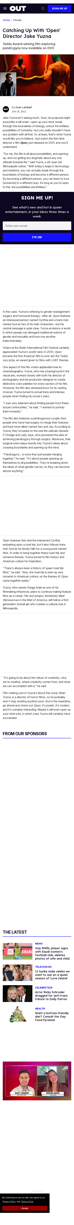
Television (43, 966)
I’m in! (37, 237)
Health (40, 1008)
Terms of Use (27, 1201)
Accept (25, 1208)
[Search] (43, 8)
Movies (17, 20)
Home (6, 20)
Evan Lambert (23, 107)
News (39, 943)
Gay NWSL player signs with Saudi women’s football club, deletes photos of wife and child (52, 953)
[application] (37, 1081)
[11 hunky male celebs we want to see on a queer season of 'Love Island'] (17, 972)
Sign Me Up (59, 8)
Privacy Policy (9, 1201)
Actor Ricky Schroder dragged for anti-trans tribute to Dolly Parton (51, 995)
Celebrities (43, 987)
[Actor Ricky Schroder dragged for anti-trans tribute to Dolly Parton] (17, 993)
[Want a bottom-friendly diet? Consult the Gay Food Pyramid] (17, 1014)
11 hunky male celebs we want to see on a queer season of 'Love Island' (52, 975)
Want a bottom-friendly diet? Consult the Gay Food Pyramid (52, 1016)
